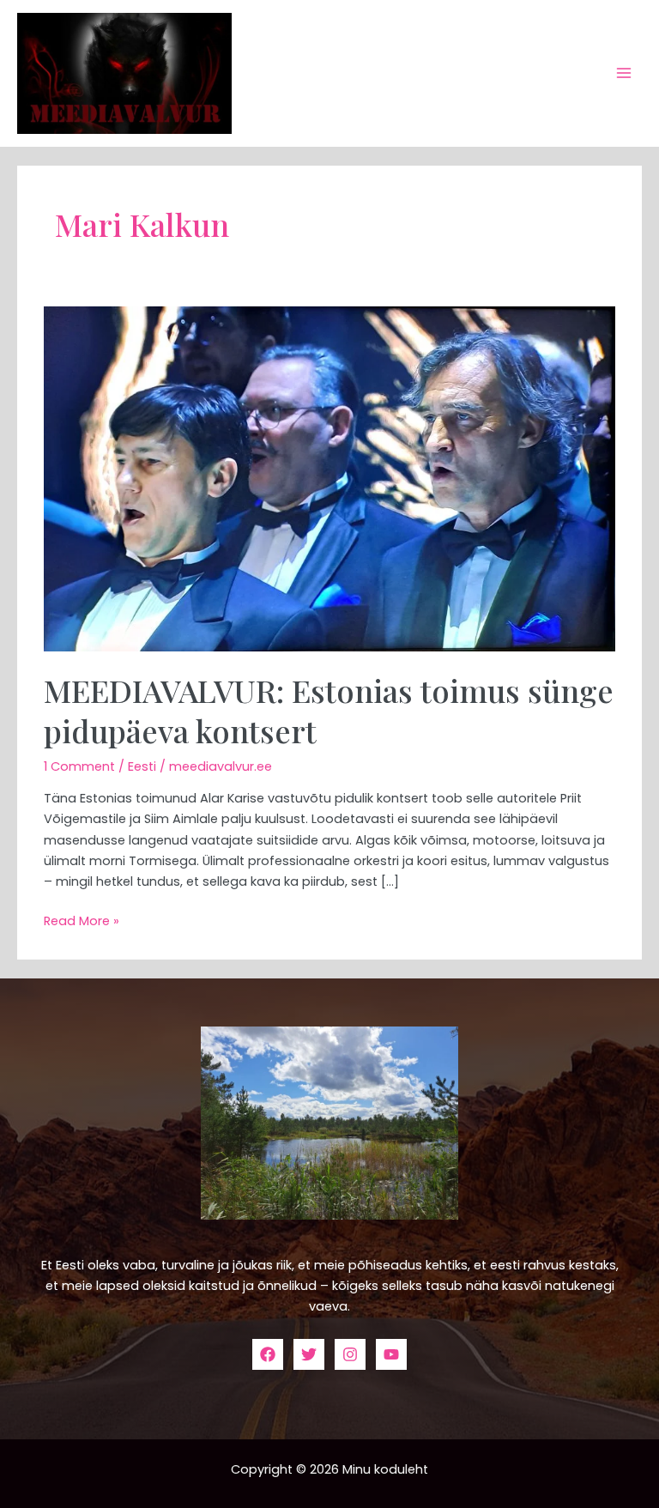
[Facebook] (267, 1354)
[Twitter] (308, 1354)
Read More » (81, 920)
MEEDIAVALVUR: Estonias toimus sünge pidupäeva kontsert (329, 710)
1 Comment (79, 766)
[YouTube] (391, 1354)
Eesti (142, 766)
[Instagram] (350, 1354)
